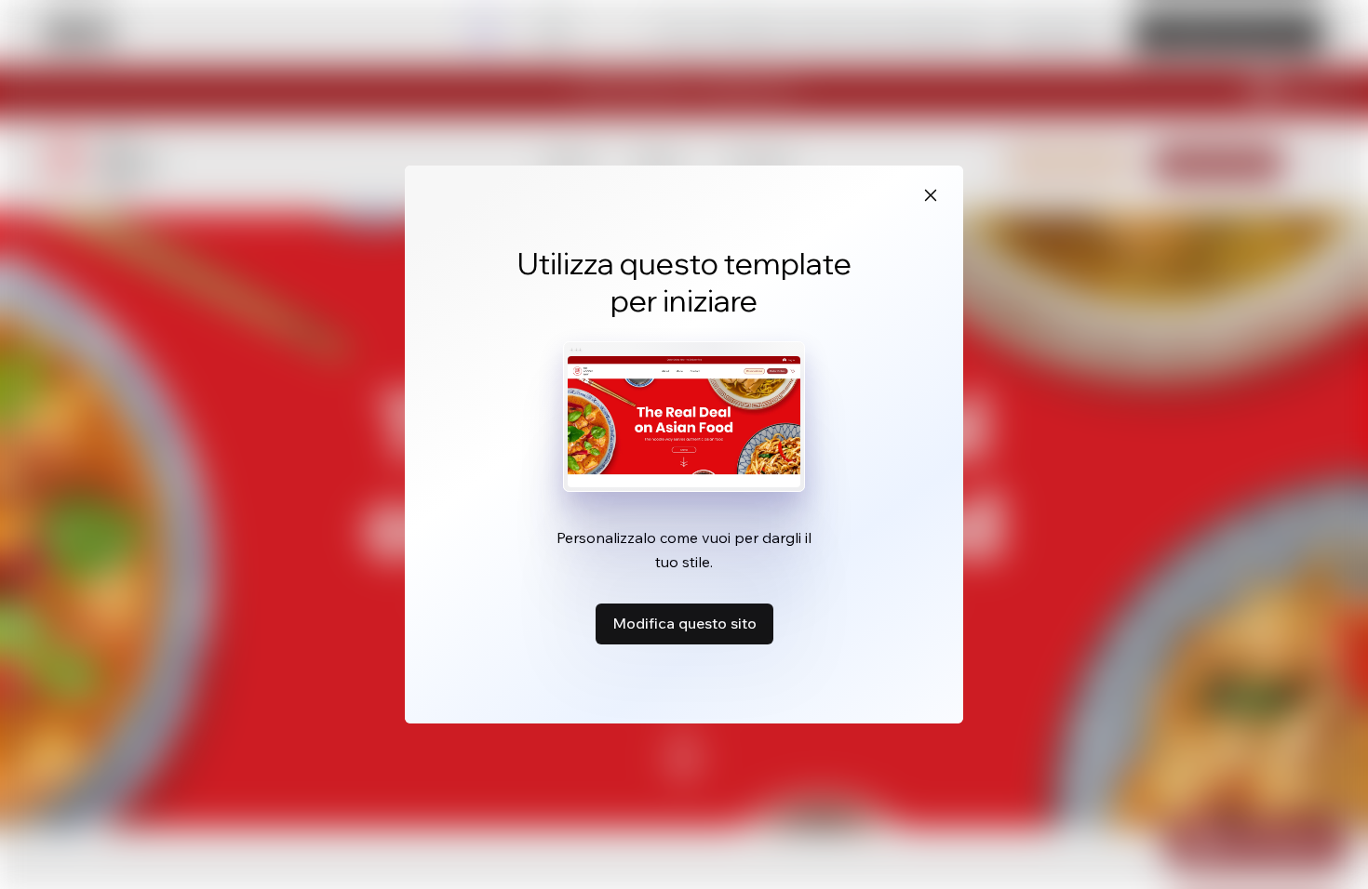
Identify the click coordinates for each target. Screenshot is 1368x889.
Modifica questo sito (684, 623)
